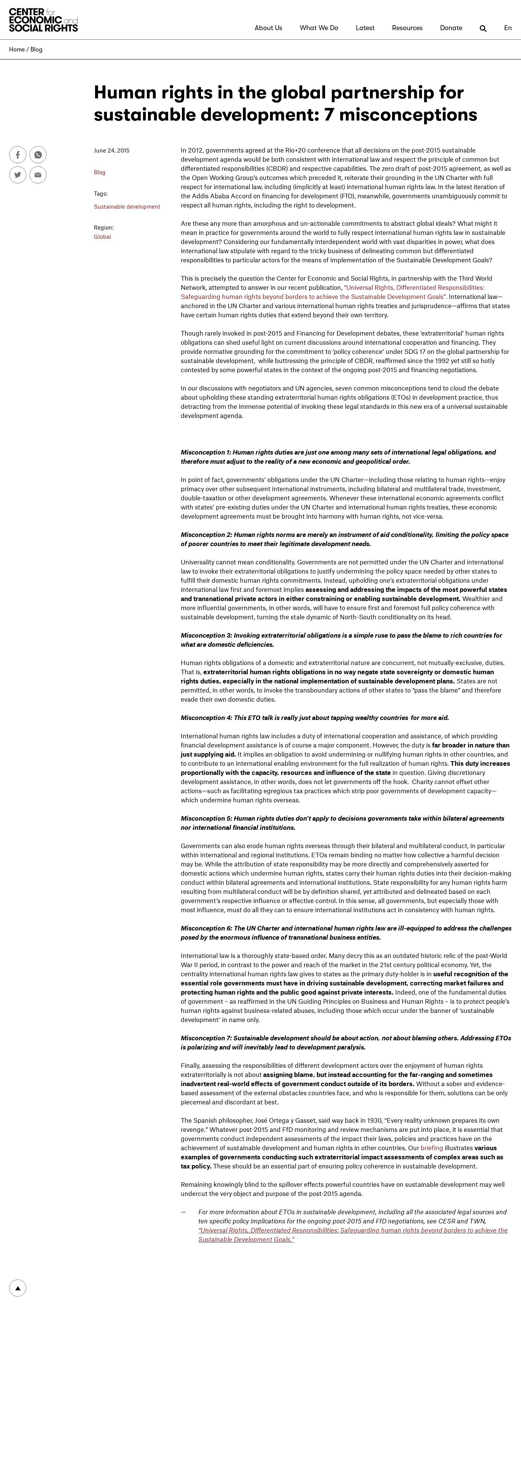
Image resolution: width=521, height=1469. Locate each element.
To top (17, 1288)
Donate (451, 28)
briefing (432, 1147)
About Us (268, 28)
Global (102, 236)
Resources (407, 28)
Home (17, 49)
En (508, 28)
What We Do (319, 28)
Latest (365, 28)
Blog (36, 49)
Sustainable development (127, 206)
